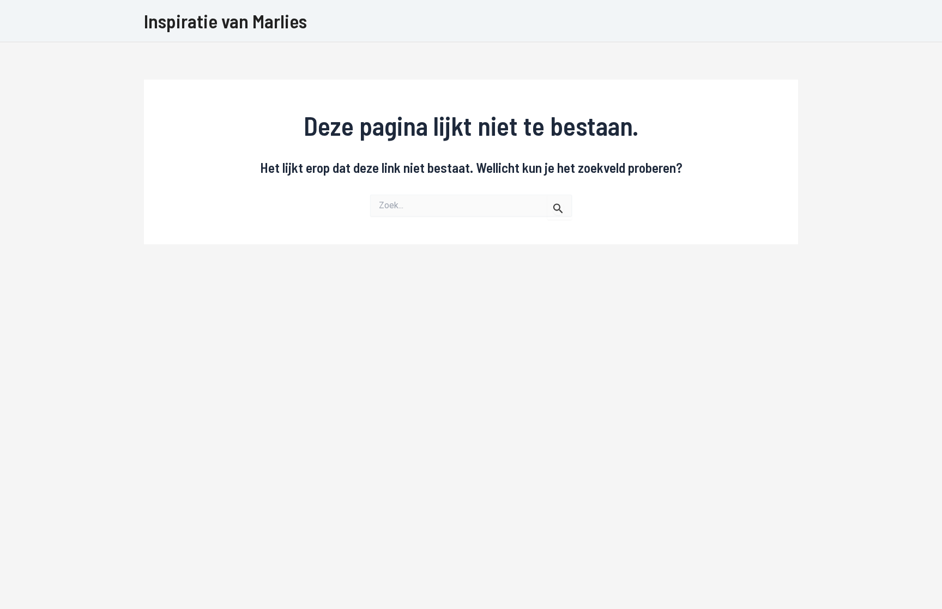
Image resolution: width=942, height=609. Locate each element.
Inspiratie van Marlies (225, 20)
